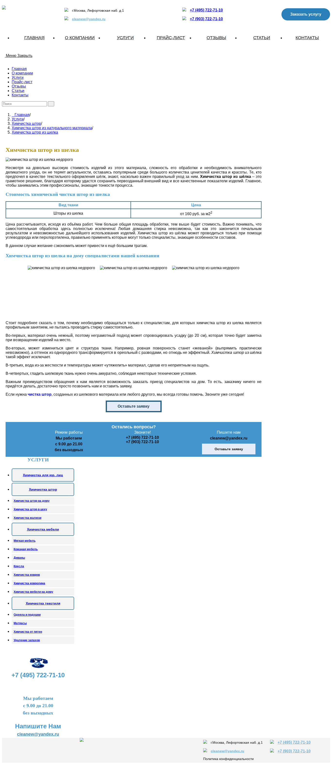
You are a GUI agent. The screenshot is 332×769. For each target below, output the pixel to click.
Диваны (19, 557)
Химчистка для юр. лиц (43, 475)
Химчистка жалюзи (27, 518)
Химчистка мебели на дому (33, 592)
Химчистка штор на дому (32, 501)
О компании (22, 73)
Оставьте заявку (133, 406)
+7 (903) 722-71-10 (206, 19)
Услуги (18, 77)
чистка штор (40, 394)
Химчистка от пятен (28, 631)
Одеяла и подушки (27, 614)
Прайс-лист (22, 82)
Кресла (19, 566)
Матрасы (20, 623)
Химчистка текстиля (43, 603)
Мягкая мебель (24, 540)
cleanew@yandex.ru (88, 19)
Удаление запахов (27, 640)
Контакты (20, 95)
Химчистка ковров (27, 575)
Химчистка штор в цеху (30, 509)
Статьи (18, 91)
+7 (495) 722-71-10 (206, 10)
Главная (19, 69)
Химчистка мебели (43, 529)
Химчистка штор (43, 489)
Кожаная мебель (26, 549)
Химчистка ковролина (29, 583)
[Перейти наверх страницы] (3, 765)
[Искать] (51, 103)
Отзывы (19, 86)
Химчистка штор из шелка (35, 132)
